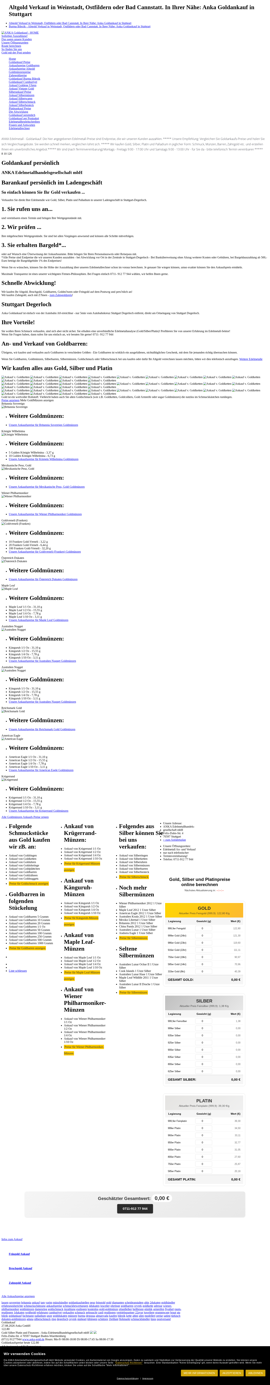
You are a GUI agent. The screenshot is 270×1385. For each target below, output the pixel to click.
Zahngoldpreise (18, 75)
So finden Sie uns (11, 49)
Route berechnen (11, 45)
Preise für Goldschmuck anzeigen (28, 883)
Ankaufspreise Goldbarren (24, 65)
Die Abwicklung (18, 111)
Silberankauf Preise (20, 91)
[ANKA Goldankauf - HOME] (20, 32)
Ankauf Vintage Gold (21, 88)
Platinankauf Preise (20, 108)
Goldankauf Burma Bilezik (24, 78)
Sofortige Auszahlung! (14, 36)
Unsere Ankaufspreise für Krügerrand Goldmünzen (38, 810)
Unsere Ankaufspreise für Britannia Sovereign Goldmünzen (43, 424)
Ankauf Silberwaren (20, 98)
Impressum (147, 1378)
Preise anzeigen (10, 400)
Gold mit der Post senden (16, 52)
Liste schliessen (18, 970)
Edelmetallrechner (19, 128)
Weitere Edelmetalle (250, 359)
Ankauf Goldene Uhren (22, 85)
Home (12, 58)
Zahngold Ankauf (20, 1282)
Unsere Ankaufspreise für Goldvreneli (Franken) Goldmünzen (45, 551)
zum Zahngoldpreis (61, 295)
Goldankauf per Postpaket (24, 118)
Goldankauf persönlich (22, 115)
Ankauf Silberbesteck (21, 105)
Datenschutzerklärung (127, 1378)
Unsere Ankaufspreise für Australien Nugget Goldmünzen (42, 660)
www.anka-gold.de (33, 1339)
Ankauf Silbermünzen (21, 95)
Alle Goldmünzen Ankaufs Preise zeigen (25, 817)
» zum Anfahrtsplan (174, 839)
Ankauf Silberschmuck (22, 101)
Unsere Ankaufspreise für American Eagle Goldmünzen (41, 770)
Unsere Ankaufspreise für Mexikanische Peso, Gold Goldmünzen (47, 486)
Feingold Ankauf (19, 1254)
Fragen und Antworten (22, 125)
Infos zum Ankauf (11, 1239)
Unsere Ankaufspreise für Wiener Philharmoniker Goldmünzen (45, 514)
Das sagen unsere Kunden (16, 39)
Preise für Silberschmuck (134, 877)
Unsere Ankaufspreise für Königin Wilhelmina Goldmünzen (43, 459)
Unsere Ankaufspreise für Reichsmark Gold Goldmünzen (42, 729)
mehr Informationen (199, 1373)
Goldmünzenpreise (20, 72)
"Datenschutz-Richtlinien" (129, 1362)
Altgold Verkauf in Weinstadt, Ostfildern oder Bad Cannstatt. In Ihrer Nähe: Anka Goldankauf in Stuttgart (70, 23)
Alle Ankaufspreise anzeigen (18, 1296)
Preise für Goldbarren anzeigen (27, 948)
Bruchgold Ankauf (20, 1268)
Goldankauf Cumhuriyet (23, 81)
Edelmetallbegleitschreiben (24, 121)
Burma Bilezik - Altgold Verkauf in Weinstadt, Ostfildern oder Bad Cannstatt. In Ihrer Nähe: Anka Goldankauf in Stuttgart (79, 26)
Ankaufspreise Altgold (22, 68)
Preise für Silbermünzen (133, 938)
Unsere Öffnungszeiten (14, 42)
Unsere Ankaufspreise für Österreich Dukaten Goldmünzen (43, 579)
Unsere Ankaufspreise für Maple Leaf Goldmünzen (38, 620)
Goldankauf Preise (19, 62)
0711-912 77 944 (135, 1208)
